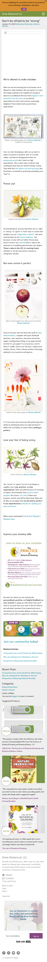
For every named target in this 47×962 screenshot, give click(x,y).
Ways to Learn (7, 885)
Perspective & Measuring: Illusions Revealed (20, 660)
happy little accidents (26, 234)
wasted (22, 242)
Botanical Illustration (25, 24)
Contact (10, 878)
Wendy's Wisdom (8, 690)
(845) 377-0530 (11, 958)
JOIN (23, 9)
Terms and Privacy (9, 881)
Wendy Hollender (34, 140)
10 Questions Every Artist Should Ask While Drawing (22, 653)
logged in (15, 696)
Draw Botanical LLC (12, 13)
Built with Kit (23, 942)
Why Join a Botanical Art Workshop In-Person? (20, 657)
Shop (4, 888)
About (9, 874)
